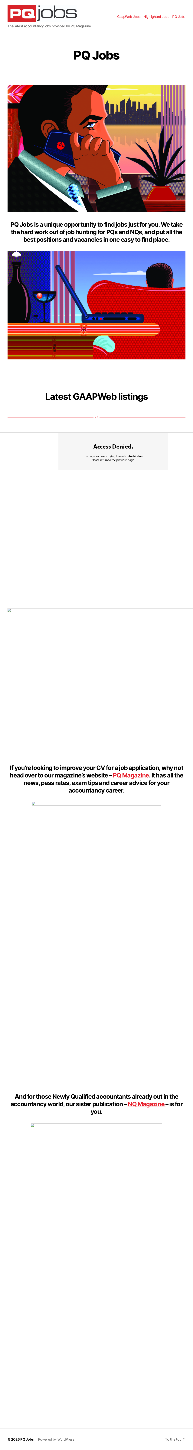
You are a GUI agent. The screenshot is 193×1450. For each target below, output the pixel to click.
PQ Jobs (178, 17)
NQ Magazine (146, 1104)
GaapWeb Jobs (128, 17)
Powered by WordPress (56, 1439)
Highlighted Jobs (156, 17)
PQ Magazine (131, 775)
